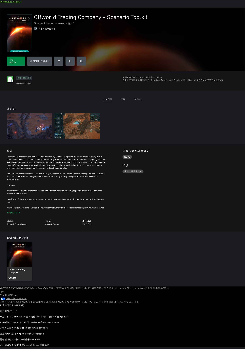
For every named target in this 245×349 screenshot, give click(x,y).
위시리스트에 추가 (41, 61)
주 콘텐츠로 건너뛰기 (11, 1)
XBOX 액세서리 (50, 288)
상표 (111, 301)
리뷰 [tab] (123, 99)
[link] (19, 261)
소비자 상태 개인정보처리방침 (15, 301)
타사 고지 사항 (121, 301)
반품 (152, 288)
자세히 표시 (12, 212)
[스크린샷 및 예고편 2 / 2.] (77, 126)
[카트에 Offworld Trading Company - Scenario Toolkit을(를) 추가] (58, 61)
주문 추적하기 (162, 288)
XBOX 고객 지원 (66, 288)
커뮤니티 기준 (89, 288)
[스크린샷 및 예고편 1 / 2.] (29, 126)
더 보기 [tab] (138, 99)
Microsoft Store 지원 (139, 288)
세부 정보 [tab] (108, 99)
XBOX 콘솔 (5, 288)
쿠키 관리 (93, 301)
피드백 (78, 288)
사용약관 (103, 301)
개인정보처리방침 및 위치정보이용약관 (68, 301)
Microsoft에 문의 (39, 301)
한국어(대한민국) (8, 294)
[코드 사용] (81, 61)
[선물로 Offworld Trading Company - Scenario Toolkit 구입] (70, 61)
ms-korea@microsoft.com (44, 322)
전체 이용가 (22, 78)
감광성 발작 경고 (105, 288)
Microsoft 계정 (121, 288)
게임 (2, 291)
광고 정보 (134, 301)
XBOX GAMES (18, 288)
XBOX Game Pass (33, 288)
